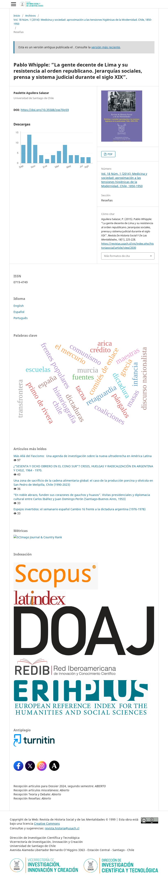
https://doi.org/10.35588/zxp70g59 (45, 110)
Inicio (17, 15)
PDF (109, 154)
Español (19, 312)
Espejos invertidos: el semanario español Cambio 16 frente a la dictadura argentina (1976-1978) (79, 509)
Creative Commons (47, 823)
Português (21, 318)
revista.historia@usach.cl (62, 828)
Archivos (30, 15)
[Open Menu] (13, 4)
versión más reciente (105, 47)
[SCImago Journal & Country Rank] (38, 537)
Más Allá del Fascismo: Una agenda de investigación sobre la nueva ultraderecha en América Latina (83, 456)
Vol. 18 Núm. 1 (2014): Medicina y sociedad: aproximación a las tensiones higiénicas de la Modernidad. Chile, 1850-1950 (83, 22)
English (19, 306)
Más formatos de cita (117, 256)
